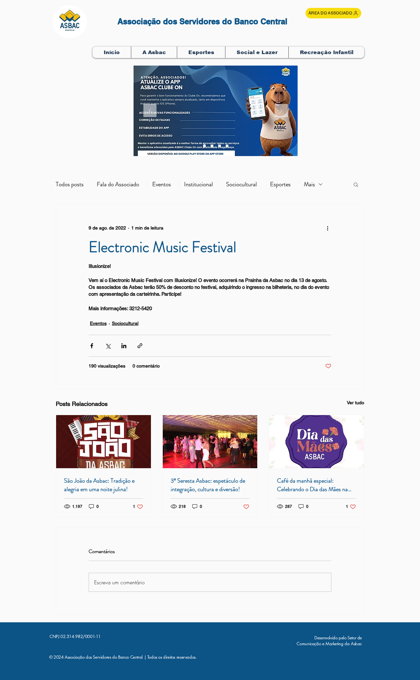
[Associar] (219, 146)
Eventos (161, 184)
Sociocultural (241, 184)
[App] (212, 146)
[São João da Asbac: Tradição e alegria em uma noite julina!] (103, 441)
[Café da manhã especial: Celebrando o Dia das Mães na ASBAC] (316, 441)
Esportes (280, 184)
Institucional (198, 184)
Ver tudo (355, 402)
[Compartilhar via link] (140, 346)
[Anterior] (150, 111)
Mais (309, 184)
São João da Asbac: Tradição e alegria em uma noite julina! (99, 484)
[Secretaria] (204, 146)
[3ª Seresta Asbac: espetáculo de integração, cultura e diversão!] (210, 441)
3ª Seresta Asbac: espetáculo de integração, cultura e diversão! (208, 484)
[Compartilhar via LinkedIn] (124, 346)
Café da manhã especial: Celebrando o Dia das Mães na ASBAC (312, 484)
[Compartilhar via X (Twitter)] (108, 346)
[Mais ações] (327, 228)
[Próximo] (281, 111)
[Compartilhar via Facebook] (92, 346)
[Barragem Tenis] (227, 146)
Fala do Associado (118, 184)
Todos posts (70, 184)
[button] (154, 52)
